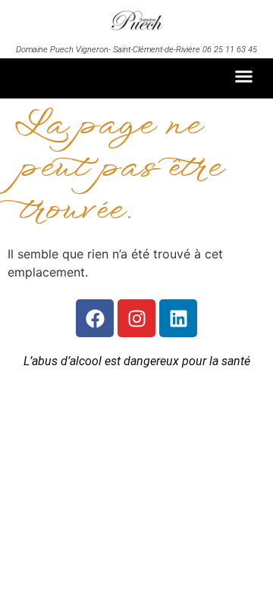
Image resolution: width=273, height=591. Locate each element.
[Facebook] (95, 318)
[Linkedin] (178, 318)
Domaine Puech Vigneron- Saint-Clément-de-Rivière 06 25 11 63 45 (136, 50)
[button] (244, 76)
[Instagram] (136, 318)
